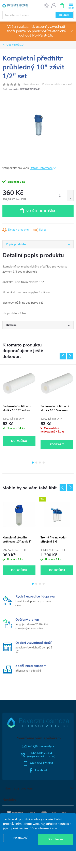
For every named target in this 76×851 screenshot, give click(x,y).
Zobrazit (57, 444)
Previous (63, 356)
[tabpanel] (19, 410)
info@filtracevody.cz (41, 746)
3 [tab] (40, 463)
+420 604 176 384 (41, 763)
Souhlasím (55, 839)
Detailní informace (41, 168)
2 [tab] (36, 463)
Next (70, 356)
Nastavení (20, 838)
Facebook (41, 770)
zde (54, 828)
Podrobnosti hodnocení (57, 84)
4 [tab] (44, 463)
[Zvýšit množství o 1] (70, 193)
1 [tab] (33, 463)
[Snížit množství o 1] (70, 198)
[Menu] (70, 5)
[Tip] (57, 514)
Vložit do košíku (41, 211)
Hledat (64, 15)
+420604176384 (41, 753)
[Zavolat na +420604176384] (46, 5)
